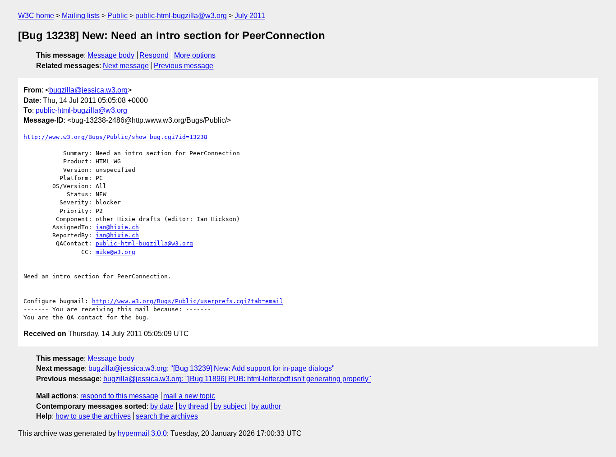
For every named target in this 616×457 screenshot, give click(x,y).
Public (117, 15)
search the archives (167, 416)
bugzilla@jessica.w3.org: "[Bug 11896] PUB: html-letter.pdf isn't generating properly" (237, 379)
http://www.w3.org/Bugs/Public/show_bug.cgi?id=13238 (115, 137)
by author (266, 406)
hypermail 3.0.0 (142, 433)
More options (195, 55)
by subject (230, 406)
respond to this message (119, 396)
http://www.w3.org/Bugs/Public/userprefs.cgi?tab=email (187, 301)
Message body (110, 55)
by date (162, 406)
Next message (126, 65)
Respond (154, 55)
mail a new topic (189, 396)
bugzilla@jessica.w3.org (88, 90)
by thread (193, 406)
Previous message (183, 65)
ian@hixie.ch (117, 227)
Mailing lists (81, 15)
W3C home (36, 15)
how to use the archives (93, 416)
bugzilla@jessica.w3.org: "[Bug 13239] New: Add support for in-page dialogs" (211, 368)
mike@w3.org (115, 252)
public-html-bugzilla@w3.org (181, 15)
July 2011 (249, 15)
